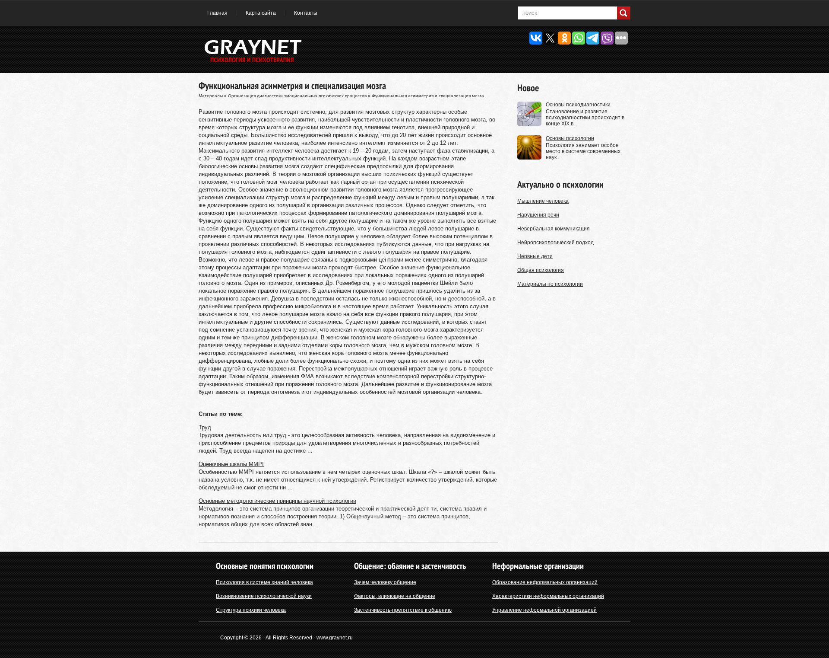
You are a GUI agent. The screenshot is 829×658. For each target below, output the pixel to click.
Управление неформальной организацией (544, 610)
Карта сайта (261, 13)
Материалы (211, 95)
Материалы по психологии (550, 284)
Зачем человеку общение (385, 582)
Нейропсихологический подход (555, 243)
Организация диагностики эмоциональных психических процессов (297, 95)
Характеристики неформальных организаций (548, 596)
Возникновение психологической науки (264, 596)
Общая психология (540, 270)
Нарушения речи (538, 215)
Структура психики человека (251, 610)
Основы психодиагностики (578, 105)
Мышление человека (543, 201)
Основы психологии (570, 138)
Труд (205, 427)
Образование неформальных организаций (545, 582)
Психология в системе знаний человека (264, 582)
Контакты (305, 13)
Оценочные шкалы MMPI (231, 464)
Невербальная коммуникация (553, 229)
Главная (217, 13)
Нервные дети (535, 256)
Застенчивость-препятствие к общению (403, 610)
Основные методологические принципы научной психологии (277, 501)
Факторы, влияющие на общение (394, 596)
